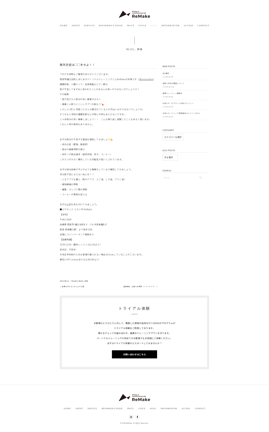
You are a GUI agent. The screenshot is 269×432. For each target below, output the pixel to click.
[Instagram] (131, 417)
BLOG (154, 25)
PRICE (130, 25)
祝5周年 (166, 73)
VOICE (142, 25)
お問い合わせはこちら (134, 354)
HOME (64, 25)
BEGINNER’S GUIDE (111, 25)
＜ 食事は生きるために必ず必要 (72, 286)
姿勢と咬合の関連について (173, 83)
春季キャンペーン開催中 (172, 93)
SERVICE (89, 25)
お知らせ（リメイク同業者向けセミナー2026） (182, 113)
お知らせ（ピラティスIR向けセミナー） (178, 103)
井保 (140, 49)
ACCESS (188, 25)
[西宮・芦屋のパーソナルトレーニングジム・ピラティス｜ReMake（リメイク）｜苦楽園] (134, 14)
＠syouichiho (146, 79)
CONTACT (203, 25)
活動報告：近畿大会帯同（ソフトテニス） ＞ (140, 286)
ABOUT (76, 25)
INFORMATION (170, 25)
